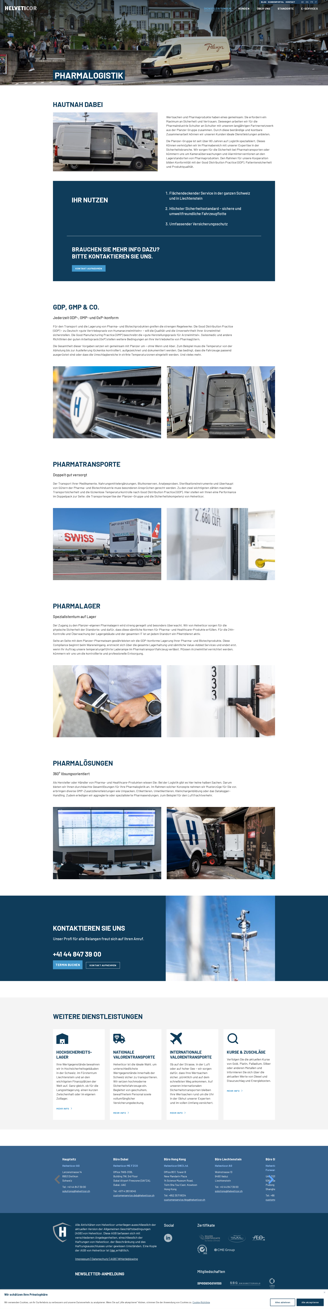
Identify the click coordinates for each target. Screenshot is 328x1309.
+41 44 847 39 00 (77, 954)
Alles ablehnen (282, 1302)
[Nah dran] (324, 1292)
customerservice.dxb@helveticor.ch (133, 1195)
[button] (57, 1179)
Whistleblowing (128, 1259)
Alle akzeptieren (310, 1302)
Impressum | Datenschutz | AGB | (96, 1259)
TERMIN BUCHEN (68, 965)
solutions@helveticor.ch (76, 1191)
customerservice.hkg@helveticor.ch (184, 1199)
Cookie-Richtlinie (201, 1302)
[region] (164, 1299)
